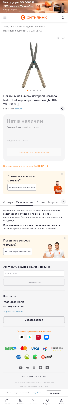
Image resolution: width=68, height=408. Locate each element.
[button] (6, 401)
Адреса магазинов (13, 311)
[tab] (8, 203)
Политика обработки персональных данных (34, 382)
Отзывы (41, 202)
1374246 (18, 108)
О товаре (8, 202)
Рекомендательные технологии (34, 386)
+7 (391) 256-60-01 (13, 306)
